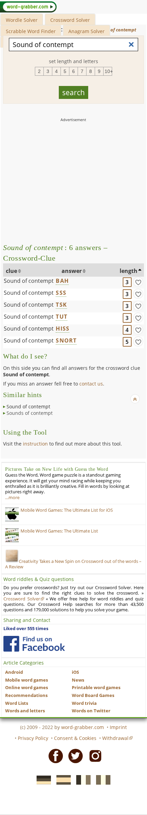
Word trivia (84, 703)
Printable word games (96, 687)
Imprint (118, 727)
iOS (75, 672)
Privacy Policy (33, 738)
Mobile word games (26, 680)
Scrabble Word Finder (31, 31)
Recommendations (26, 695)
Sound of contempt (29, 281)
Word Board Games (93, 695)
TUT (61, 316)
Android (14, 672)
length (128, 271)
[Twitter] (73, 755)
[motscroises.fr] (81, 779)
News (78, 680)
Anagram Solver (86, 31)
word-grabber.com (82, 727)
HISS (62, 328)
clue (11, 271)
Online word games (26, 687)
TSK (61, 304)
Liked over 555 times (25, 628)
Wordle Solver (22, 20)
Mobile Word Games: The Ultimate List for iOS (67, 510)
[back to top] (135, 399)
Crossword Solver (70, 20)
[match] (138, 282)
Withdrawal (115, 738)
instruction (35, 443)
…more (12, 497)
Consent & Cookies (75, 738)
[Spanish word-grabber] (61, 779)
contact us (91, 383)
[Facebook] (53, 755)
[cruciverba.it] (101, 779)
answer (72, 271)
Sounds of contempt (29, 413)
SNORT (66, 340)
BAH (62, 281)
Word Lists (16, 703)
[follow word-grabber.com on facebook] (34, 644)
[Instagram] (93, 755)
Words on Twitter (91, 711)
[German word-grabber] (41, 779)
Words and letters (25, 711)
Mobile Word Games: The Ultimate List (59, 531)
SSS (61, 292)
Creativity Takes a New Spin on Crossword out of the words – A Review (73, 564)
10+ (108, 71)
